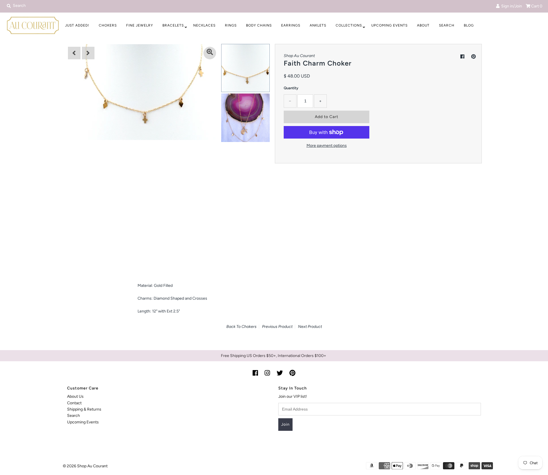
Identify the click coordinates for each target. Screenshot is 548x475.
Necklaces (204, 25)
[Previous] (74, 53)
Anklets (318, 25)
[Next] (88, 53)
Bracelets (173, 25)
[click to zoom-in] (210, 53)
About (423, 25)
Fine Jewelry (139, 25)
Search (446, 25)
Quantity (291, 88)
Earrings (290, 25)
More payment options (327, 145)
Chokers (108, 25)
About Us (75, 396)
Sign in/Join (510, 6)
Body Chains (259, 25)
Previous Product (277, 326)
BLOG (469, 25)
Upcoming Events (389, 25)
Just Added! (77, 25)
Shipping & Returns (84, 409)
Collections (349, 25)
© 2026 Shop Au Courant (85, 466)
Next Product (310, 326)
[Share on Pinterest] (473, 56)
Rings (231, 25)
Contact (74, 403)
